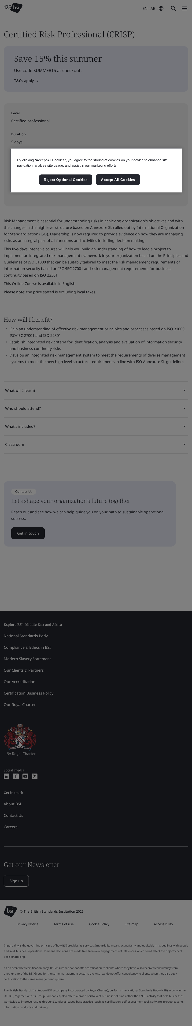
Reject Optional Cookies (66, 180)
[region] (96, 170)
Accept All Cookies (118, 180)
